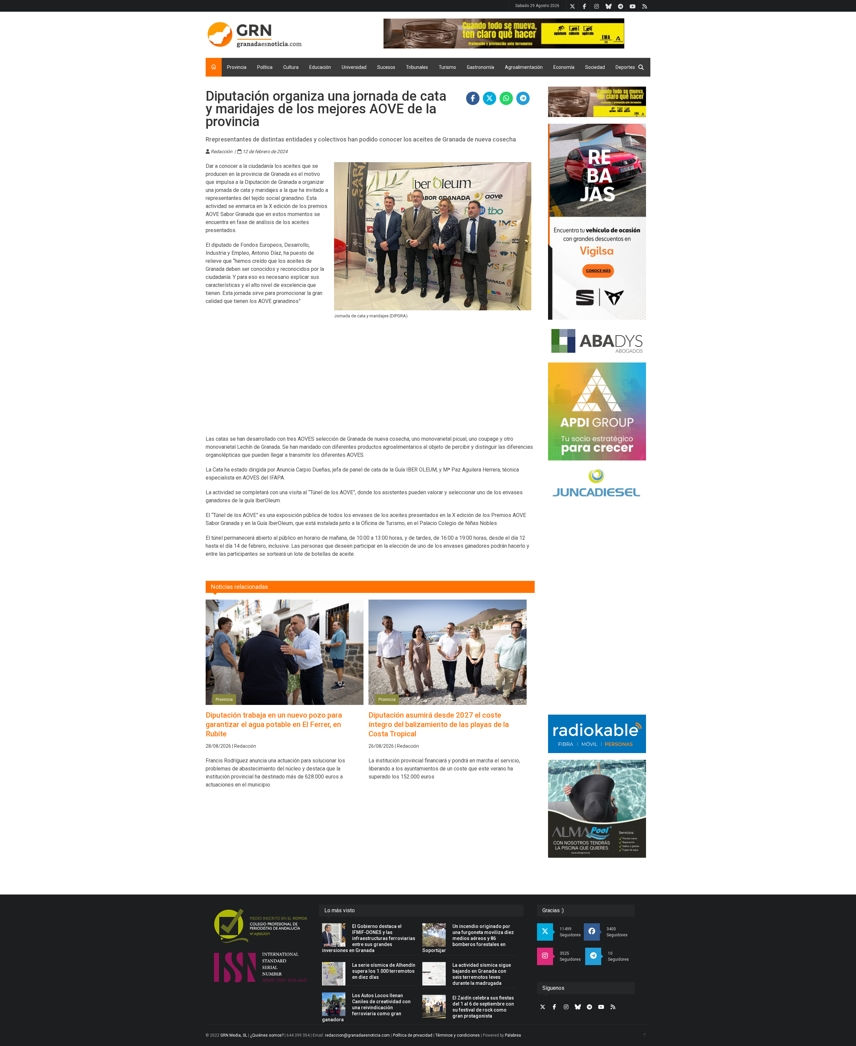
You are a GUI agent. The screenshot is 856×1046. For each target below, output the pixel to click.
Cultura (291, 67)
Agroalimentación (524, 67)
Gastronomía (480, 67)
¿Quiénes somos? (267, 1035)
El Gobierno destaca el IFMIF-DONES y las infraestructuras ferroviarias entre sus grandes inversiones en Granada (368, 938)
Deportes (625, 67)
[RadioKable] (597, 734)
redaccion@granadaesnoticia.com (357, 1035)
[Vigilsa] (597, 221)
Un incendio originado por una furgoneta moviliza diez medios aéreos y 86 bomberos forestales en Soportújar (468, 938)
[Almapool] (597, 809)
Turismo (447, 67)
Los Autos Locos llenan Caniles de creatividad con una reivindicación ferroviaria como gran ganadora (366, 1007)
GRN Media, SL (233, 1035)
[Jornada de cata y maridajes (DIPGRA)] (433, 236)
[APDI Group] (597, 411)
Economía (563, 67)
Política (265, 67)
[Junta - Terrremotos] (597, 102)
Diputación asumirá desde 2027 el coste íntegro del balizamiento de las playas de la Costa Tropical (438, 724)
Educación (320, 67)
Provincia (236, 67)
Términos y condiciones (457, 1035)
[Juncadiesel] (597, 484)
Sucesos (386, 67)
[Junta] (517, 33)
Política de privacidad (412, 1035)
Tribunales (417, 67)
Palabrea (513, 1035)
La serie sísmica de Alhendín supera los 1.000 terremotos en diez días (383, 971)
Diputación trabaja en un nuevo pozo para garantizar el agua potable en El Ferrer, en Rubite (274, 724)
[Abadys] (597, 341)
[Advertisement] (370, 381)
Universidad (354, 67)
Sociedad (595, 67)
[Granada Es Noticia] (254, 35)
